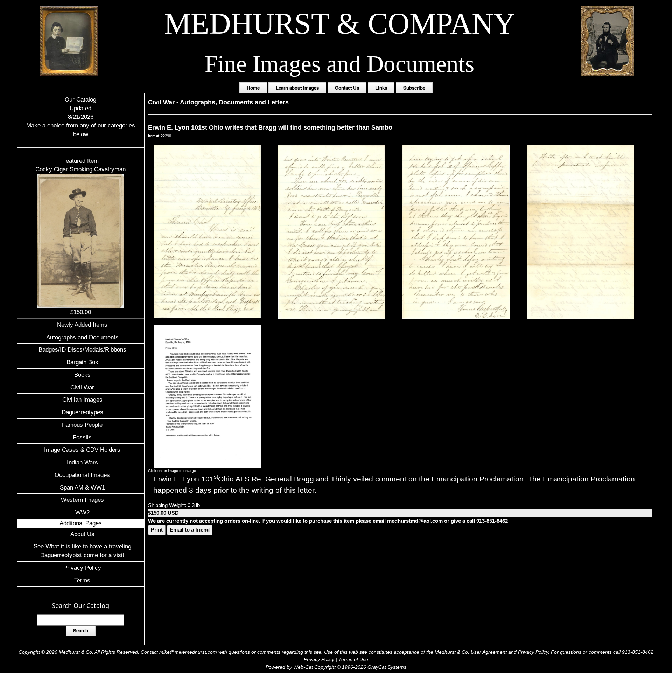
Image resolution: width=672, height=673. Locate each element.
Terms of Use (353, 659)
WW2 (82, 512)
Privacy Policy (82, 567)
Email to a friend (190, 530)
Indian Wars (82, 462)
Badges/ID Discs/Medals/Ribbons (82, 349)
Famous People (82, 425)
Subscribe (414, 87)
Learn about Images (297, 87)
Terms (82, 580)
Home (253, 87)
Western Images (82, 500)
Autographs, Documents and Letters (234, 102)
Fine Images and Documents (339, 64)
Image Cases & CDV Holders (82, 449)
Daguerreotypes (82, 412)
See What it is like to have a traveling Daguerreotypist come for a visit (82, 550)
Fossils (82, 437)
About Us (82, 534)
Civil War (82, 387)
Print (157, 530)
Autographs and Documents (82, 337)
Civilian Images (82, 399)
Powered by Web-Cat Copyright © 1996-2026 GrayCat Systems (336, 667)
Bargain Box (82, 362)
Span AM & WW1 (82, 487)
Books (82, 375)
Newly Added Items (82, 324)
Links (381, 87)
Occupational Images (82, 475)
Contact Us (347, 87)
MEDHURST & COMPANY (339, 23)
